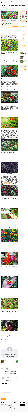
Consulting (16, 1)
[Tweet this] (16, 345)
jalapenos (7, 113)
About (7, 1)
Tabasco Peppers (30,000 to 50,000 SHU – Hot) (24, 31)
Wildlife (13, 1)
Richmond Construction (5, 414)
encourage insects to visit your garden (8, 183)
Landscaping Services (9, 3)
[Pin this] (17, 345)
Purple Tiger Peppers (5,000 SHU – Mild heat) (24, 33)
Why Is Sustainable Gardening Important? (24, 53)
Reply (16, 377)
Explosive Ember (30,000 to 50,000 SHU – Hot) (24, 34)
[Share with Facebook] (15, 345)
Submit (15, 26)
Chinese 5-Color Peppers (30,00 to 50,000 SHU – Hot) (24, 42)
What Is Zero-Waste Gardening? (24, 57)
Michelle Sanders (4, 7)
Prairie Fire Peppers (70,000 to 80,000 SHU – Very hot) (24, 38)
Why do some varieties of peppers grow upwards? (23, 26)
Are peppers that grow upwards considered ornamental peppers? (23, 28)
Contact (15, 407)
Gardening (10, 1)
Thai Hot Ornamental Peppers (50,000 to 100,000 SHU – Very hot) (24, 44)
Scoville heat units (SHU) (11, 110)
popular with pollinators (6, 182)
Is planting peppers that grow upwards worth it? (23, 47)
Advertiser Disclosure (3, 10)
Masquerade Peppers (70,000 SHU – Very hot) (24, 39)
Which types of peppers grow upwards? (23, 30)
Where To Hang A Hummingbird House (25, 61)
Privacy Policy (15, 408)
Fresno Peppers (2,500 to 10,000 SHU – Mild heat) (24, 36)
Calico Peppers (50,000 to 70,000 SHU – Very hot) (24, 45)
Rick (4, 367)
